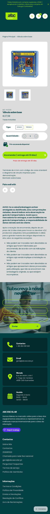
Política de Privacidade (13, 490)
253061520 (7, 452)
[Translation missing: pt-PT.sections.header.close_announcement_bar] (48, 4)
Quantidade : (12, 136)
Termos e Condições (12, 486)
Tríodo (29, 127)
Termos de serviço (11, 468)
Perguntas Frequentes (13, 464)
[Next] (12, 190)
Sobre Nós (7, 444)
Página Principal (9, 36)
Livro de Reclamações (12, 502)
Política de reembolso (13, 472)
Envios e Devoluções (12, 494)
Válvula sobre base (24, 36)
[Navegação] (45, 16)
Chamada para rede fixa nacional (18, 456)
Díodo (19, 127)
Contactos (7, 448)
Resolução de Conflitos (13, 498)
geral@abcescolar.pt (12, 460)
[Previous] (5, 190)
